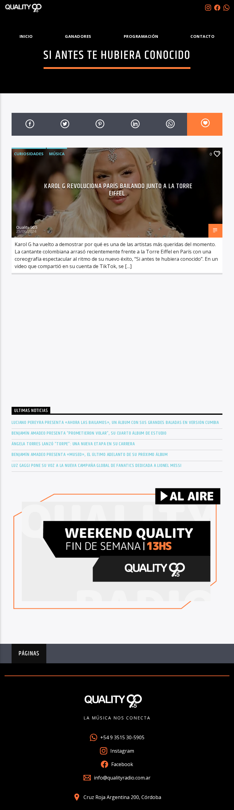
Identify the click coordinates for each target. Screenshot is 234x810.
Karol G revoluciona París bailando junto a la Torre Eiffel (118, 190)
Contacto (202, 36)
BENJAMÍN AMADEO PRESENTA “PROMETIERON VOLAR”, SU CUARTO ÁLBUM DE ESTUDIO (89, 433)
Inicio (26, 36)
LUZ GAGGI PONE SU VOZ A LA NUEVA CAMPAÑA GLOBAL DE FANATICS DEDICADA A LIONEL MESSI (96, 465)
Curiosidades (29, 153)
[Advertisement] (117, 342)
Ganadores (78, 36)
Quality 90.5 (26, 227)
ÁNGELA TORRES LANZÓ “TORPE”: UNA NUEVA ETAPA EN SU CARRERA (73, 444)
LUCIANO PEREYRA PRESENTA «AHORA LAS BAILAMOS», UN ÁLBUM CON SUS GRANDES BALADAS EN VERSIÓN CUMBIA (115, 422)
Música (57, 153)
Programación (141, 36)
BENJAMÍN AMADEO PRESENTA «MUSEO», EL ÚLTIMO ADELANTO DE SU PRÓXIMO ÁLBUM (90, 454)
